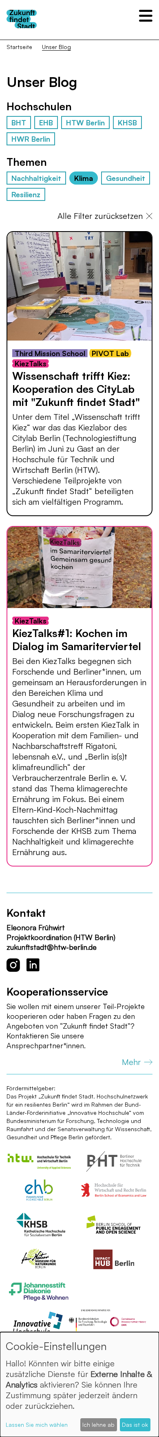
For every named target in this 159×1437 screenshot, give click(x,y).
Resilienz (25, 194)
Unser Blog (56, 46)
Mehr (131, 1062)
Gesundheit (125, 178)
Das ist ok (135, 1424)
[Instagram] (13, 965)
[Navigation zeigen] (145, 16)
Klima (83, 178)
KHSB (127, 122)
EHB (46, 122)
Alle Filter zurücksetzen (100, 216)
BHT (18, 122)
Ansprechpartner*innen (45, 1045)
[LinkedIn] (33, 965)
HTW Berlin (85, 122)
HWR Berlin (30, 138)
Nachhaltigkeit (36, 178)
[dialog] (79, 1384)
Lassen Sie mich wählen (37, 1424)
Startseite (19, 46)
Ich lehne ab (98, 1424)
